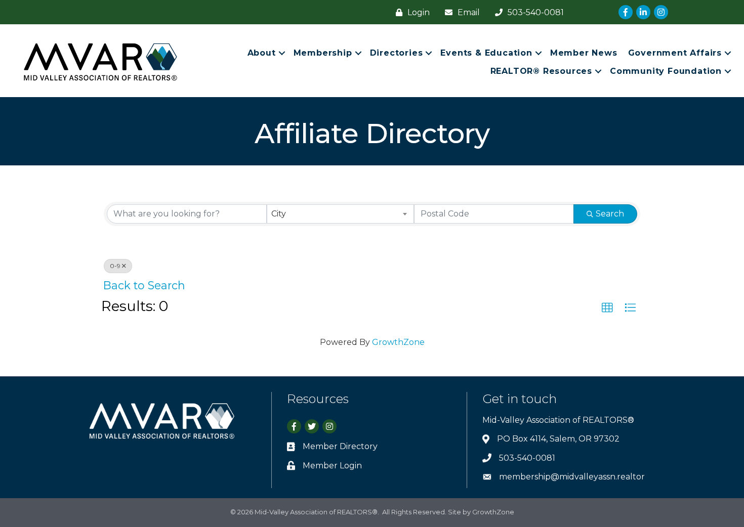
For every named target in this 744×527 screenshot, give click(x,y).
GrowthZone (398, 342)
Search (610, 213)
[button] (607, 308)
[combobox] (340, 214)
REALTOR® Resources (541, 71)
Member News (583, 53)
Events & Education (486, 53)
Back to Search (144, 285)
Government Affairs (675, 53)
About (261, 53)
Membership (323, 53)
